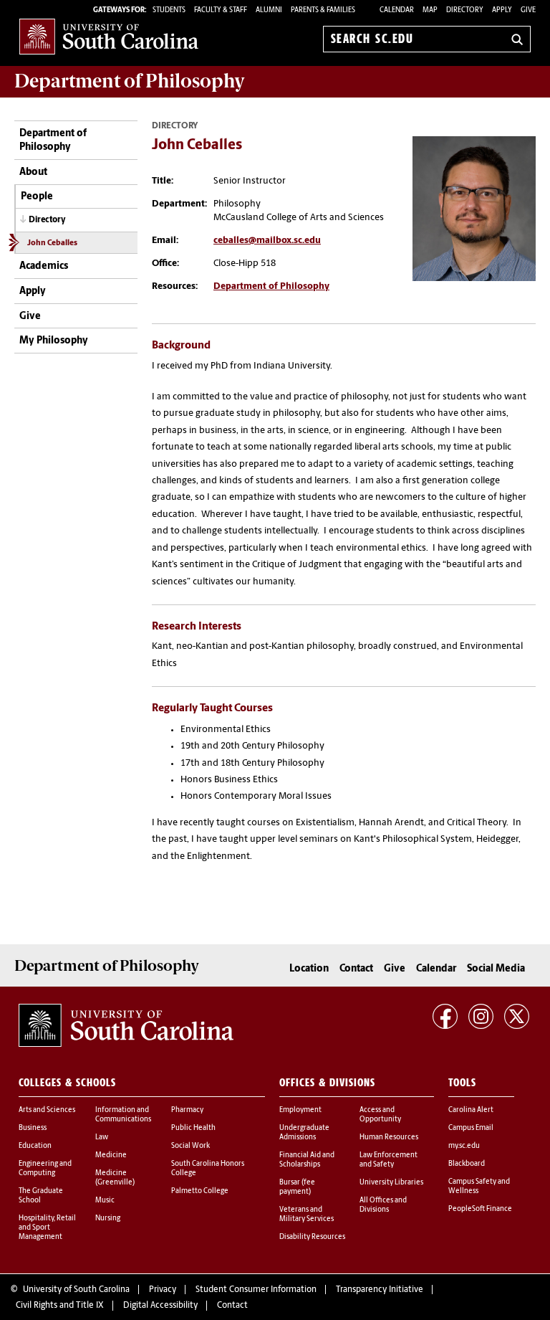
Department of (129, 81)
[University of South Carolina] (126, 1025)
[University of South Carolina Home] (108, 36)
